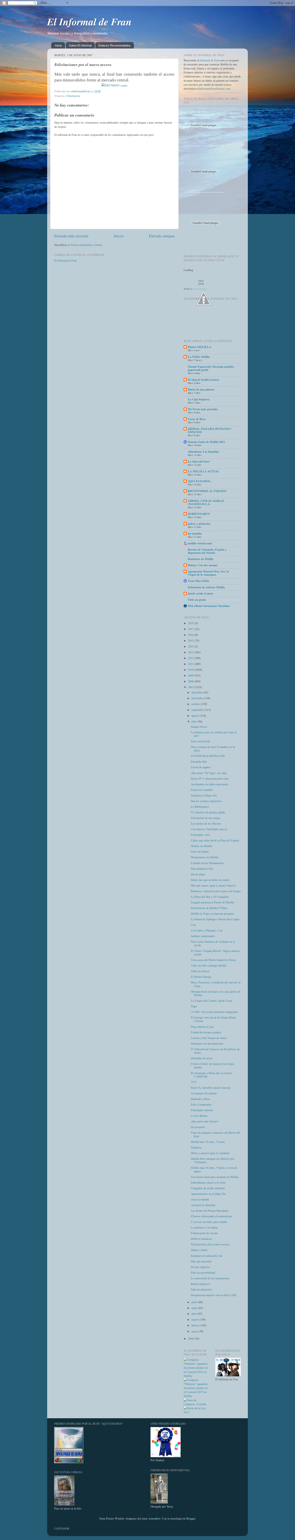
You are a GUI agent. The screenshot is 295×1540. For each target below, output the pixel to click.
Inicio (58, 45)
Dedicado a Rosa (200, 1099)
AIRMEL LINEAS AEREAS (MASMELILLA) (206, 502)
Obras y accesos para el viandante (210, 1153)
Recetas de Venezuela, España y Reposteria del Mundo (207, 551)
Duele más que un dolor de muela (210, 880)
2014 (191, 646)
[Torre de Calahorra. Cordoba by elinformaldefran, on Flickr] (196, 1404)
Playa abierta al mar (202, 1027)
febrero (195, 1325)
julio (194, 721)
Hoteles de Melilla (201, 846)
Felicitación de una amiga (205, 818)
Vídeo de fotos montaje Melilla (208, 965)
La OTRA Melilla (199, 357)
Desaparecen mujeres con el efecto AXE (214, 1295)
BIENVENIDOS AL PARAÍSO (207, 491)
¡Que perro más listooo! (204, 1121)
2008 (191, 681)
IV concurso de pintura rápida (208, 812)
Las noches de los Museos (206, 823)
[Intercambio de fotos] (114, 85)
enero (194, 1331)
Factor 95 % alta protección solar (210, 778)
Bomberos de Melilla (200, 559)
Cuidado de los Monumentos (207, 863)
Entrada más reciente (71, 235)
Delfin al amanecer (201, 1239)
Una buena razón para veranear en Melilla (214, 1177)
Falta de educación (201, 1289)
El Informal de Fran (89, 21)
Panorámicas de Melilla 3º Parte (209, 908)
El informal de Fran (65, 260)
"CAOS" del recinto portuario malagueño (214, 1012)
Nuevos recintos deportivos (206, 801)
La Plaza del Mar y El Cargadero (210, 897)
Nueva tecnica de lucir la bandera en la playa (213, 748)
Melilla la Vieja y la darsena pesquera (212, 913)
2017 (191, 629)
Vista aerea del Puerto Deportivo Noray (213, 960)
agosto (195, 715)
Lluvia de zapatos (201, 767)
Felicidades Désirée (202, 1110)
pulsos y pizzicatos (199, 523)
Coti (193, 925)
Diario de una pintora (201, 389)
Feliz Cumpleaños (201, 1104)
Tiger (194, 1006)
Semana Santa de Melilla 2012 (206, 442)
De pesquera (198, 1127)
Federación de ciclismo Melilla (206, 587)
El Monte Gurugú (201, 977)
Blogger (190, 1518)
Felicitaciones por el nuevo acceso (210, 1244)
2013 (191, 652)
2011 (191, 664)
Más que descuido (201, 1261)
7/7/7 (194, 1082)
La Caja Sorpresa (198, 399)
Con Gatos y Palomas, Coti (206, 930)
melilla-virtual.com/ (200, 543)
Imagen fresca (199, 726)
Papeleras (196, 1147)
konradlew (154, 1518)
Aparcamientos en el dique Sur (208, 1194)
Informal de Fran (209, 60)
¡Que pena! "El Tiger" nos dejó (209, 773)
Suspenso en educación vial (206, 1256)
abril (194, 1314)
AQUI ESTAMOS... (200, 481)
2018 (191, 623)
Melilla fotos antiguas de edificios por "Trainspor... (212, 1160)
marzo (195, 1319)
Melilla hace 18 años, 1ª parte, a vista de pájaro (214, 1169)
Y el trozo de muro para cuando (209, 1222)
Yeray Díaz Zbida (198, 581)
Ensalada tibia (199, 761)
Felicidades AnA (200, 835)
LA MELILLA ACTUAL (203, 471)
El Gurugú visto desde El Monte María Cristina (213, 1019)
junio (194, 1302)
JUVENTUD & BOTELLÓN (208, 756)
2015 (191, 640)
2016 (191, 635)
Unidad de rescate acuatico (206, 1032)
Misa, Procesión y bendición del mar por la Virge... (215, 984)
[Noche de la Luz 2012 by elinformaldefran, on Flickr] (196, 1412)
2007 (191, 687)
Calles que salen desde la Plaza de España (215, 840)
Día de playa (198, 874)
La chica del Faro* (199, 461)
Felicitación (73, 96)
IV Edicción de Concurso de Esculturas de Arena (215, 1050)
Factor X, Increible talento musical (210, 1088)
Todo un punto (197, 600)
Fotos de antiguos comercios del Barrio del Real (215, 1134)
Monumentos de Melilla (204, 857)
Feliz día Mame (200, 851)
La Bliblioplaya (200, 807)
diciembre (197, 692)
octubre (196, 704)
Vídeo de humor (200, 971)
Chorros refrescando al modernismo (211, 1216)
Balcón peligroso (200, 1284)
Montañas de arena (201, 1058)
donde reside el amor (200, 593)
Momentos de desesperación (207, 1043)
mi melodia (194, 533)
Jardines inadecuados (203, 936)
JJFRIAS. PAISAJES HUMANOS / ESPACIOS (210, 430)
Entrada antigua (162, 235)
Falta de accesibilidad (203, 1272)
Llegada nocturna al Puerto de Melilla (212, 902)
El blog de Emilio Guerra (203, 379)
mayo (194, 1308)
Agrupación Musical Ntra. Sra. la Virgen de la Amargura (208, 573)
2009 (191, 675)
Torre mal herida (200, 741)
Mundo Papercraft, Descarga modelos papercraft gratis (211, 368)
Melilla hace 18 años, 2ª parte (208, 1142)
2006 (191, 1338)
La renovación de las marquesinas (210, 1278)
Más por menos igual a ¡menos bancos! (213, 885)
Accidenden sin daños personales (210, 784)
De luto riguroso (200, 1267)
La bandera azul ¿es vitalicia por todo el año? (213, 734)
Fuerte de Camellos (202, 790)
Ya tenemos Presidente (204, 1093)
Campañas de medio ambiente (208, 1188)
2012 (191, 658)
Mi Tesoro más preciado (203, 409)
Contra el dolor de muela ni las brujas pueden (212, 1065)
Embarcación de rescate (204, 1233)
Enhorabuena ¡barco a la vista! (208, 1182)
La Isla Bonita (199, 1116)
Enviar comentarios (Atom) (86, 245)
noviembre (197, 698)
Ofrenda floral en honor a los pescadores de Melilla (216, 993)
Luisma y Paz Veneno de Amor (209, 1038)
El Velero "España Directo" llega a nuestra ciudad (215, 952)
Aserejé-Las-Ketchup (203, 1205)
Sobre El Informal (80, 45)
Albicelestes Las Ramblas (203, 451)
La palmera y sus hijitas (204, 1227)
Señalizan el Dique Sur (204, 795)
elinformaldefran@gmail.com (213, 88)
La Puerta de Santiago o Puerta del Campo (215, 919)
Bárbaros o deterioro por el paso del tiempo (216, 891)
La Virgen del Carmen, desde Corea (211, 1000)
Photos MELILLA (199, 347)
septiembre (198, 710)
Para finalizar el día (202, 868)
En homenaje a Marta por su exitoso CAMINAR (211, 1074)
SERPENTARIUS (199, 514)
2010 (191, 670)
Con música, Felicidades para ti (209, 829)
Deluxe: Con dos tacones (203, 565)
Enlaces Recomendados (114, 45)
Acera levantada (200, 1199)
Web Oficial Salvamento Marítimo (209, 606)
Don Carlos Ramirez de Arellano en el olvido (213, 943)
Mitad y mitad (199, 1250)
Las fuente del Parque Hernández (210, 1210)
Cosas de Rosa (196, 419)
